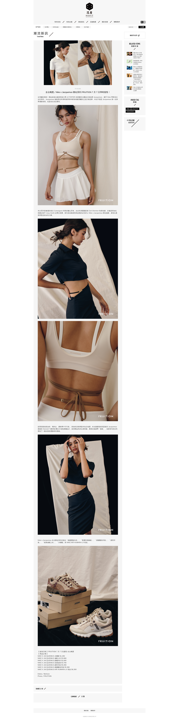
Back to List (134, 35)
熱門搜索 (38, 27)
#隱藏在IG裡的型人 (67, 27)
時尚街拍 (58, 22)
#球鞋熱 (78, 27)
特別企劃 (69, 22)
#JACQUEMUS (130, 111)
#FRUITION (135, 108)
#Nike (128, 108)
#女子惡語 (86, 27)
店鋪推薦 (93, 22)
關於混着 (105, 22)
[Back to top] (173, 713)
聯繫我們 (117, 22)
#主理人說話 (56, 27)
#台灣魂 (46, 27)
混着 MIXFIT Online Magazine (89, 10)
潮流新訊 (81, 22)
